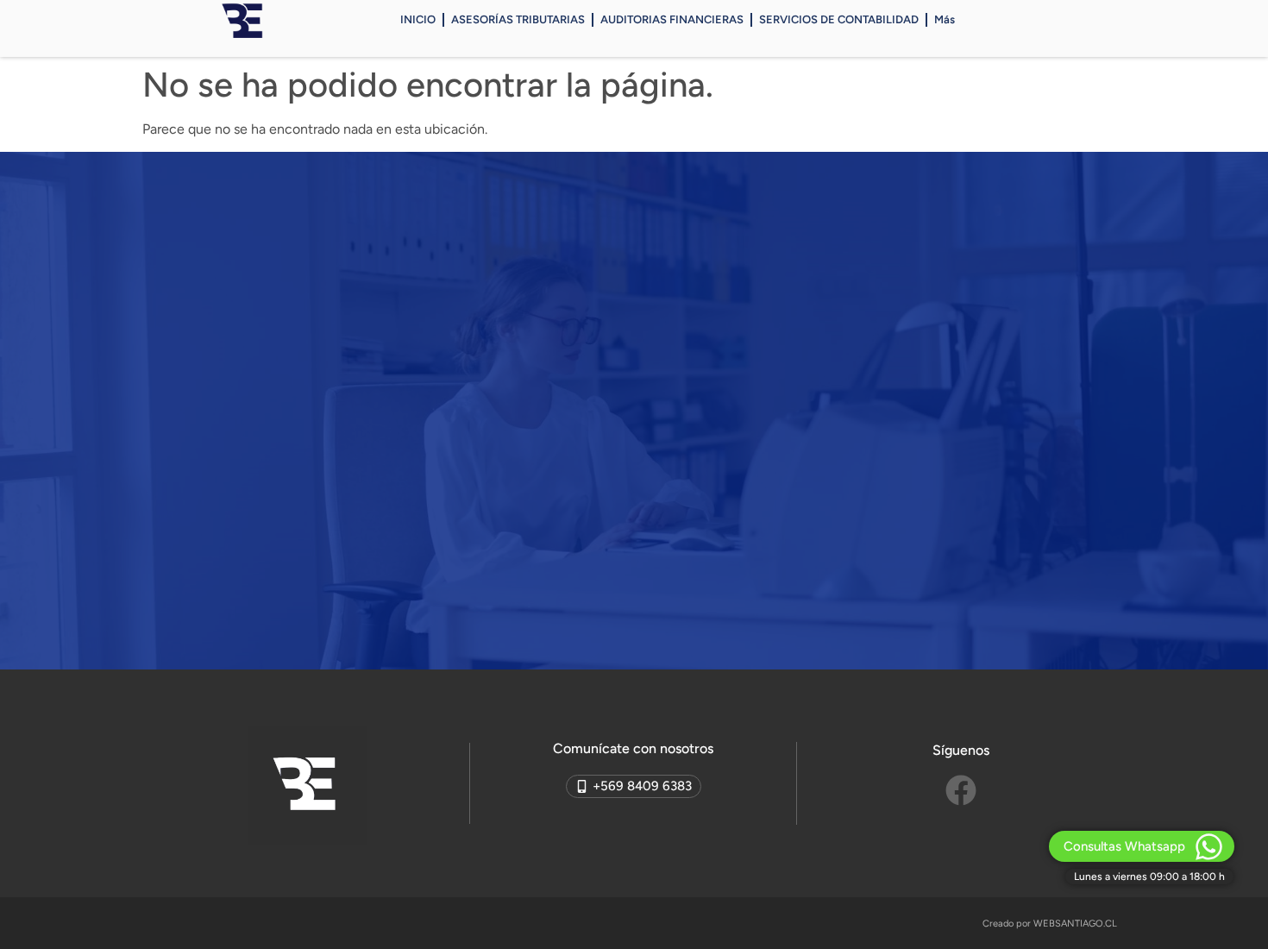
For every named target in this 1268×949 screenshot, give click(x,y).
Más (944, 19)
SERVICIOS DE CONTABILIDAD (839, 19)
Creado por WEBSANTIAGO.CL (1049, 923)
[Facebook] (960, 790)
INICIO (418, 19)
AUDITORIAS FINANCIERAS (672, 19)
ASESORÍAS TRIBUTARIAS (518, 19)
